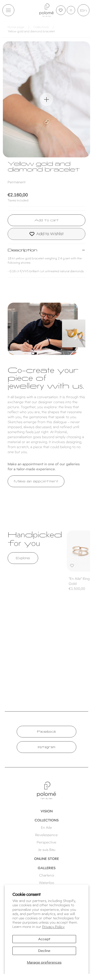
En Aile (46, 827)
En (83, 10)
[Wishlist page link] (61, 10)
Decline (44, 951)
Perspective (46, 842)
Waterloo (46, 883)
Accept (44, 939)
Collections (41, 27)
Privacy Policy (53, 927)
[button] (8, 10)
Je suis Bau (46, 850)
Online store (46, 859)
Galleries (47, 868)
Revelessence (46, 835)
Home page (16, 27)
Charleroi (46, 875)
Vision (47, 811)
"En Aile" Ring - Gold (80, 581)
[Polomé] (46, 10)
